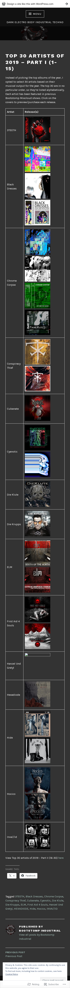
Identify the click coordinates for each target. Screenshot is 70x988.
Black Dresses (34, 896)
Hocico (41, 908)
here (61, 857)
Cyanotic (45, 900)
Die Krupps (12, 904)
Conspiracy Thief (15, 900)
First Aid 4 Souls (37, 904)
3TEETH (19, 896)
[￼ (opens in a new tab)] (37, 141)
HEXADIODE (21, 908)
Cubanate (33, 900)
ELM (23, 904)
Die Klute (57, 900)
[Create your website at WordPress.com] (35, 4)
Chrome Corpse (53, 896)
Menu (37, 13)
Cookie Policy (11, 974)
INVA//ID (52, 908)
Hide (33, 908)
